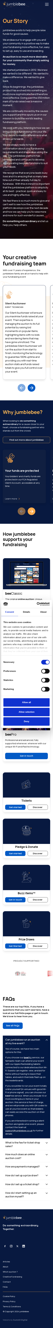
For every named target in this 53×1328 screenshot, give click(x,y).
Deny (26, 721)
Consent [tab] (9, 612)
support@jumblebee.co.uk (18, 1130)
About (5, 1266)
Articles (6, 1261)
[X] (17, 1246)
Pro (28, 1057)
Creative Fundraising (12, 1276)
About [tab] (43, 612)
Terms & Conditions (12, 1306)
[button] (46, 4)
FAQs (5, 1287)
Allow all (26, 702)
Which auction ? (10, 1271)
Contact (7, 1281)
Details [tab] (26, 612)
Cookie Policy (9, 1296)
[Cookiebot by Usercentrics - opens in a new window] (37, 604)
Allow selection (26, 712)
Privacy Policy (9, 1301)
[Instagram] (11, 1246)
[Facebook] (5, 1246)
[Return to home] (16, 4)
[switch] (45, 671)
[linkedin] (23, 1246)
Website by (15, 1320)
